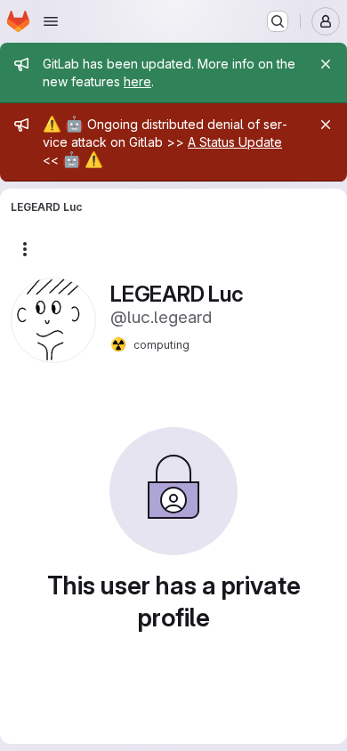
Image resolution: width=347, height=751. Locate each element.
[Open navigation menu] (50, 21)
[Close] (325, 64)
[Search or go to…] (277, 21)
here (137, 81)
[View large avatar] (53, 319)
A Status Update (235, 141)
